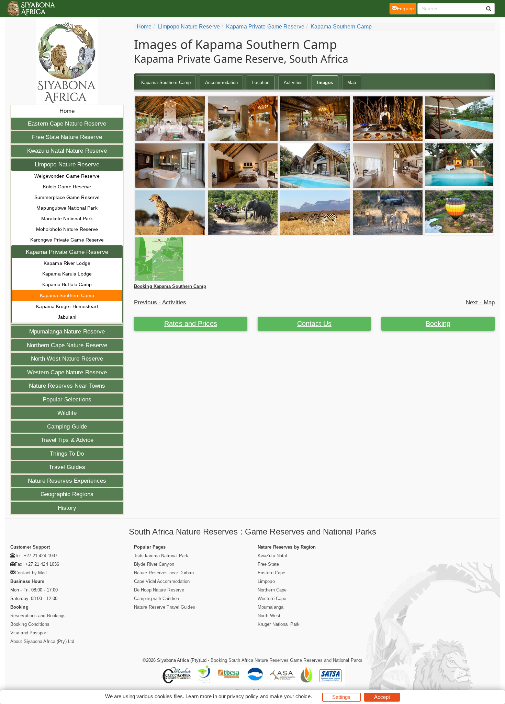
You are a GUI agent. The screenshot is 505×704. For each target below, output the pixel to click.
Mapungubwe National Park (66, 208)
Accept (382, 697)
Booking (438, 323)
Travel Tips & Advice (67, 440)
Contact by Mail (31, 572)
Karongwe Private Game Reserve (67, 240)
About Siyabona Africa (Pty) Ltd (42, 641)
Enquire (406, 8)
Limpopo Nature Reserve (67, 164)
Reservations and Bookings (38, 615)
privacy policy (242, 696)
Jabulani (67, 317)
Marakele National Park (67, 218)
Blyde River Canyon (154, 564)
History (67, 508)
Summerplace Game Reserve (67, 197)
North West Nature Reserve (67, 358)
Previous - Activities (160, 302)
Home (67, 111)
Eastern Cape (271, 572)
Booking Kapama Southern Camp (170, 286)
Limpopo (266, 581)
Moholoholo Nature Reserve (67, 229)
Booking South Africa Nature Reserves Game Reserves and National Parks (286, 660)
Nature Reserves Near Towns (67, 386)
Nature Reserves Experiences (67, 481)
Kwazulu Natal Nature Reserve (67, 151)
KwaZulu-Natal (272, 555)
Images (325, 82)
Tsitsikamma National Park (161, 555)
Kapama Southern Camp (67, 295)
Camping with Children (156, 598)
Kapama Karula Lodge (67, 274)
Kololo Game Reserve (67, 186)
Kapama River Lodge (67, 263)
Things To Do (67, 453)
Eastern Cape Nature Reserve (67, 123)
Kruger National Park (279, 624)
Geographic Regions (67, 494)
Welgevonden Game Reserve (66, 176)
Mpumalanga (270, 607)
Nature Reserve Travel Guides (164, 607)
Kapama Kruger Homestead (67, 306)
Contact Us (314, 323)
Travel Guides (67, 467)
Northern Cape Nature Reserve (67, 345)
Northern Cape (272, 589)
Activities (293, 82)
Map (351, 82)
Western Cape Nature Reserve (67, 372)
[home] (30, 8)
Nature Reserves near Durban (164, 572)
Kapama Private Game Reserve (67, 252)
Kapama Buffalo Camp (67, 284)
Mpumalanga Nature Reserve (67, 331)
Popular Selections (67, 399)
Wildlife (67, 413)
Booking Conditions (29, 624)
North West (269, 615)
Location (260, 82)
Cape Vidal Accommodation (162, 581)
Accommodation (221, 82)
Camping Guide (67, 426)
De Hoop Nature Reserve (159, 589)
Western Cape (272, 598)
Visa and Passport (29, 632)
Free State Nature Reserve (67, 137)
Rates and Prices (190, 323)
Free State (268, 564)
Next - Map (480, 302)
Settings (341, 697)
